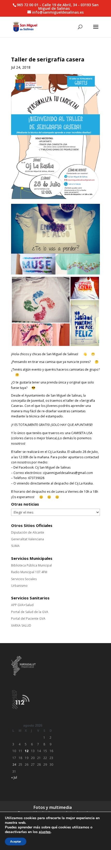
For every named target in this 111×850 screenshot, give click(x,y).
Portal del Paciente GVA (28, 618)
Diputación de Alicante (27, 532)
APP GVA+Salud (22, 605)
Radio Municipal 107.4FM (29, 572)
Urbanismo (19, 585)
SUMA (15, 546)
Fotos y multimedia (53, 807)
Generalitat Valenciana (27, 539)
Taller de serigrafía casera (47, 59)
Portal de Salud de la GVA (29, 612)
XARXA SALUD (21, 625)
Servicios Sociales (24, 579)
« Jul (14, 777)
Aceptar (15, 841)
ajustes (45, 832)
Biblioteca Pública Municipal (31, 565)
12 (26, 751)
